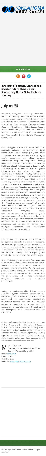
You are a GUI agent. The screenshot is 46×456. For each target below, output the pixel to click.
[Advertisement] (23, 39)
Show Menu (24, 69)
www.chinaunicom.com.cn (20, 361)
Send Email (11, 353)
